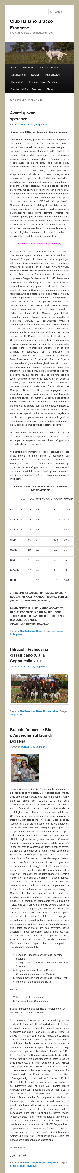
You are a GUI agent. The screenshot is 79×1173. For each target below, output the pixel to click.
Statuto (50, 89)
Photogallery (17, 81)
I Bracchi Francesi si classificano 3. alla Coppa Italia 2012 (29, 654)
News (39, 631)
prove (19, 634)
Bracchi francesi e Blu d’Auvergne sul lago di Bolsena (31, 735)
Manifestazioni (52, 74)
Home (14, 67)
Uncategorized (50, 711)
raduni (33, 1165)
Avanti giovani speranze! (23, 115)
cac (54, 631)
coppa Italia (16, 714)
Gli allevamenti (18, 74)
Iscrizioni (35, 74)
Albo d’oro (27, 67)
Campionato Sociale (48, 67)
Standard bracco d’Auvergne (43, 81)
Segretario (41, 124)
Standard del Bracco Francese (26, 89)
